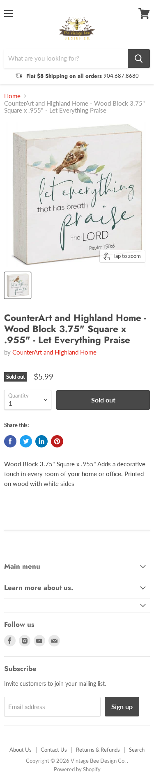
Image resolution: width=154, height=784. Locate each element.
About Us (20, 749)
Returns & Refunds (98, 749)
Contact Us (54, 749)
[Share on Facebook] (10, 441)
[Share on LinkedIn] (41, 441)
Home (12, 96)
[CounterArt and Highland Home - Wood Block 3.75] (18, 285)
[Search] (139, 58)
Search (137, 749)
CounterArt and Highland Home (54, 352)
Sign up (122, 706)
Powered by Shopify (77, 769)
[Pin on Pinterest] (57, 441)
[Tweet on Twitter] (26, 441)
